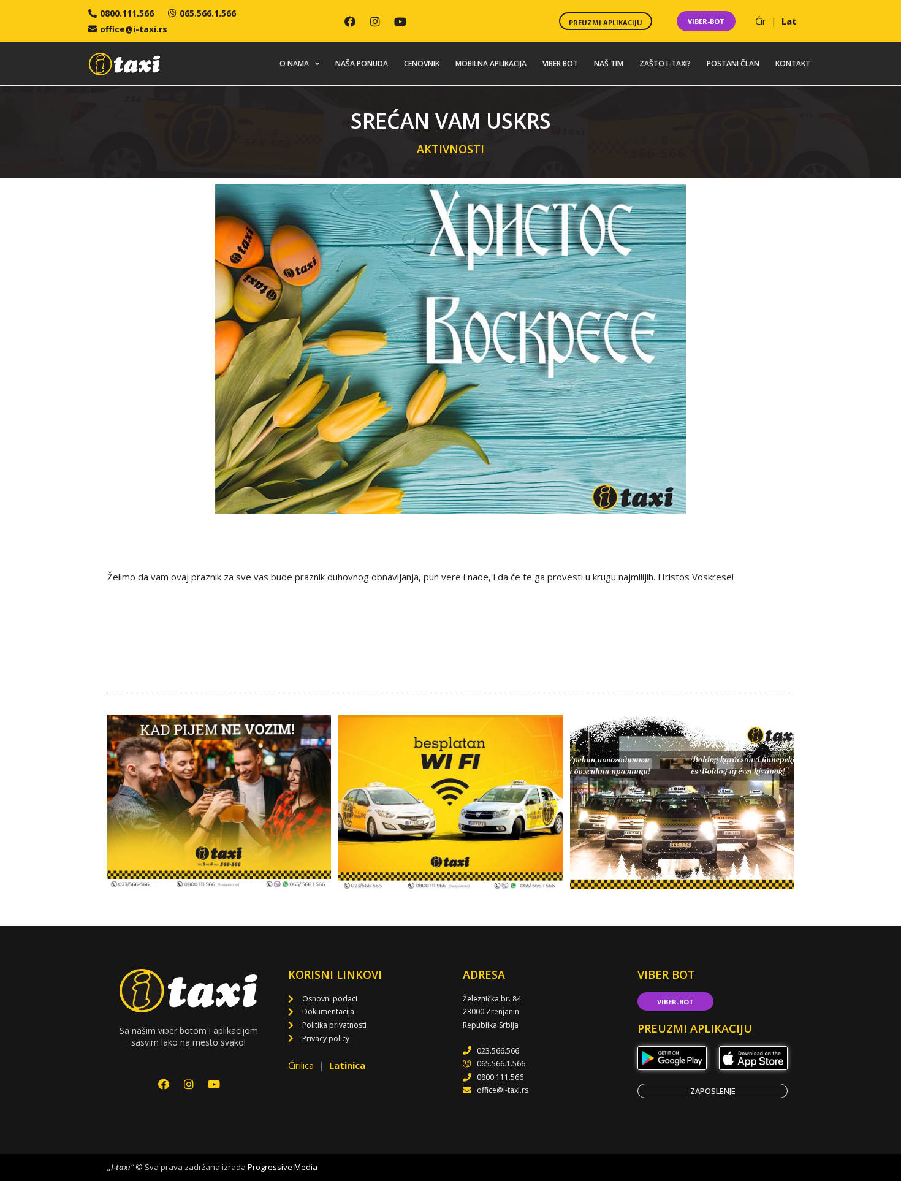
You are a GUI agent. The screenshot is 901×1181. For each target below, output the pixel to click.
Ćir (762, 21)
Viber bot (560, 63)
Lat (789, 21)
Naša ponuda (361, 63)
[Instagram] (375, 21)
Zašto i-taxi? (665, 63)
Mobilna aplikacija (491, 63)
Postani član (733, 63)
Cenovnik (421, 63)
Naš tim (608, 63)
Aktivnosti (450, 149)
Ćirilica (302, 1065)
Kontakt (792, 63)
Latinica (347, 1065)
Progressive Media (282, 1166)
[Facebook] (350, 21)
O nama (294, 63)
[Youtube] (400, 21)
